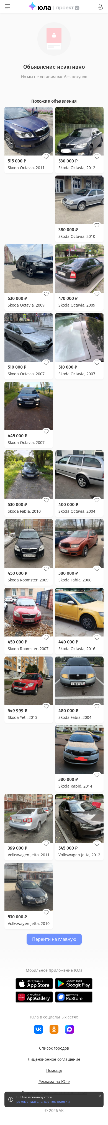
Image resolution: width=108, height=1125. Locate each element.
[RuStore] (73, 997)
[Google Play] (73, 983)
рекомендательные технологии (43, 1101)
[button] (46, 156)
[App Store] (34, 983)
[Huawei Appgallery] (34, 997)
